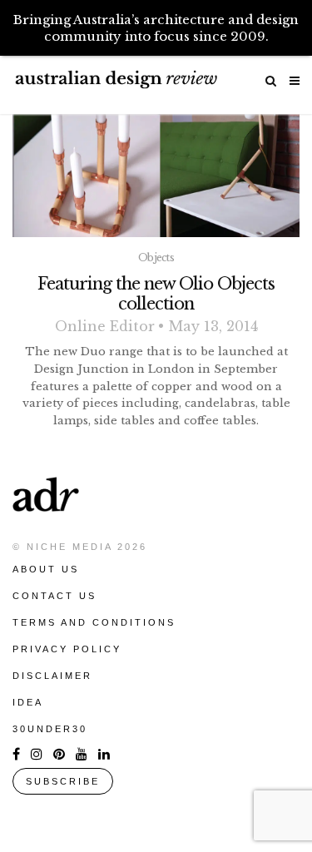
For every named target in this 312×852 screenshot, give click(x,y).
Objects (156, 257)
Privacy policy (66, 649)
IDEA (27, 702)
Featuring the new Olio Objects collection (156, 294)
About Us (45, 569)
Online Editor (105, 326)
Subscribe (63, 781)
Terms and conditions (94, 622)
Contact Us (54, 596)
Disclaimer (52, 676)
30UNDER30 (49, 729)
